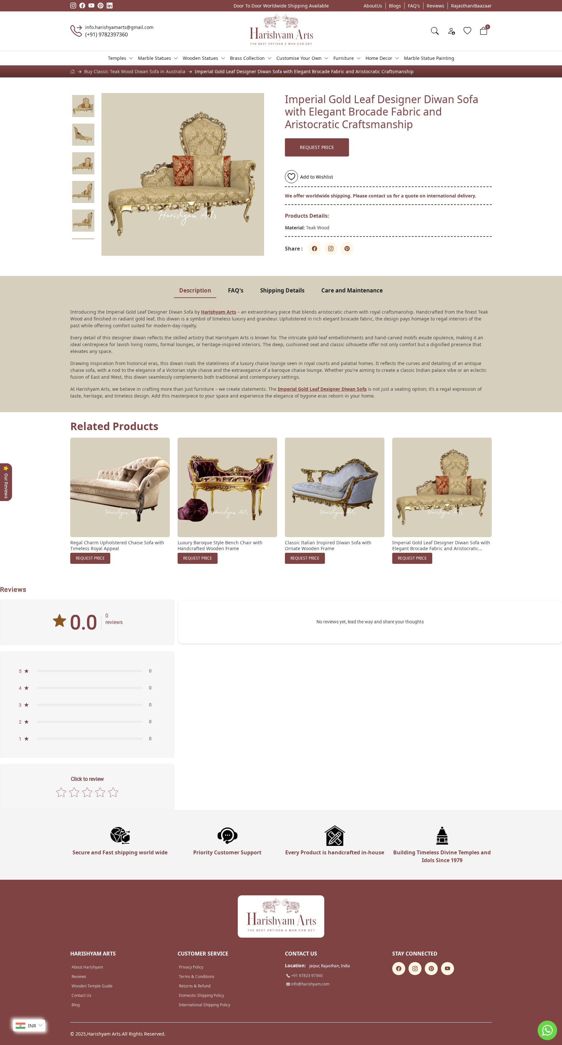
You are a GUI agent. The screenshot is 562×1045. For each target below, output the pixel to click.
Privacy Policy (191, 967)
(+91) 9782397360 (106, 34)
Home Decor (379, 58)
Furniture (343, 58)
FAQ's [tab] (235, 290)
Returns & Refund (194, 986)
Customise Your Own (299, 58)
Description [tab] (195, 290)
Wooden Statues (200, 58)
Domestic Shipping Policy (201, 995)
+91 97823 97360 (306, 975)
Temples (117, 58)
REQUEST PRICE (317, 147)
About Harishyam (87, 967)
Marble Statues (154, 58)
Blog (76, 1005)
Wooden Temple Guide (92, 986)
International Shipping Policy (204, 1005)
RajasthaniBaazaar (471, 6)
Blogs (395, 6)
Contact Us (81, 995)
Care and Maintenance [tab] (352, 290)
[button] (87, 671)
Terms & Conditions (196, 976)
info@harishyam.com (309, 984)
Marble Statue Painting (429, 58)
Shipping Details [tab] (282, 290)
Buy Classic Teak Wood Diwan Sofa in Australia (134, 71)
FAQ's (414, 6)
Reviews (435, 6)
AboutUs (373, 6)
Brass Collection (247, 58)
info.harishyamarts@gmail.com (119, 27)
